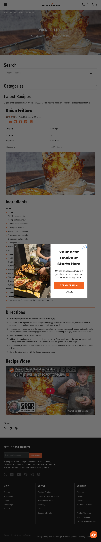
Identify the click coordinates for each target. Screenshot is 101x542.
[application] (94, 535)
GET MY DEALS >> (69, 285)
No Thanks (69, 292)
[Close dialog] (84, 247)
